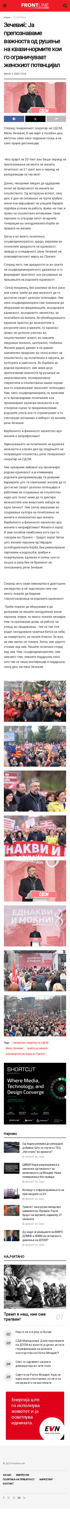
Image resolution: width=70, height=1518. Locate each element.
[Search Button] (65, 6)
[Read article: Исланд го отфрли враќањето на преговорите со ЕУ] (11, 1193)
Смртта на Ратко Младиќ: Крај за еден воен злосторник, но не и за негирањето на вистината (38, 1378)
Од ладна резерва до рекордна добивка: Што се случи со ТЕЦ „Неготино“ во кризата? (42, 1147)
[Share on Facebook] (14, 119)
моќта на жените (38, 1048)
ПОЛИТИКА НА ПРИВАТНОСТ (19, 1479)
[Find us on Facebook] (3, 1498)
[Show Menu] (5, 6)
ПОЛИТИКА (19, 17)
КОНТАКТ (8, 1483)
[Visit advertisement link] (35, 1416)
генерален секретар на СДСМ (30, 1042)
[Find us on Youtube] (19, 1498)
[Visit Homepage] (35, 6)
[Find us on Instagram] (14, 1498)
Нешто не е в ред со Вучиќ (34, 1331)
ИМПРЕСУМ (22, 1475)
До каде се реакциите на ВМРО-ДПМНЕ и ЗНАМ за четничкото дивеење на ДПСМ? (43, 1236)
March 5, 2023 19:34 (15, 73)
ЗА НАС (7, 1475)
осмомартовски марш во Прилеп (25, 1054)
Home (7, 17)
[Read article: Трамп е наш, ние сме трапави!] (35, 1287)
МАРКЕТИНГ (46, 1479)
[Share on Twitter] (35, 119)
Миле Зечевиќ (14, 1048)
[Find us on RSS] (24, 1498)
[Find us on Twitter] (8, 1498)
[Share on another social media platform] (56, 119)
